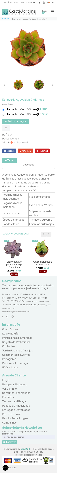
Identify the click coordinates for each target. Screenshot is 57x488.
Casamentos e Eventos (16, 354)
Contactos (8, 346)
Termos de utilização (14, 401)
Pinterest (43, 151)
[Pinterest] (13, 316)
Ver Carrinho (9, 388)
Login (5, 380)
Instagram (26, 151)
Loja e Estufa (10, 333)
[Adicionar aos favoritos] (6, 128)
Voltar (6, 19)
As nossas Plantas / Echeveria (32, 19)
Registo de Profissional (16, 342)
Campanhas (9, 422)
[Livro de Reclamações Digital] (9, 468)
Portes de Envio (11, 414)
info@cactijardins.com (19, 312)
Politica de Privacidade (16, 405)
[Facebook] (2, 316)
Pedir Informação (16, 121)
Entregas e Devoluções (16, 410)
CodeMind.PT (27, 449)
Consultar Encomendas (16, 393)
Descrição (28, 164)
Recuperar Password (14, 384)
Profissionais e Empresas (18, 2)
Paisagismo (9, 359)
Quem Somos (10, 329)
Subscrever (9, 442)
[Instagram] (7, 316)
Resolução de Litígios (15, 418)
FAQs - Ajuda (10, 367)
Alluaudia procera (43, 262)
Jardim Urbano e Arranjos (17, 350)
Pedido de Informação (15, 363)
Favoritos (8, 397)
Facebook (9, 151)
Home (14, 19)
